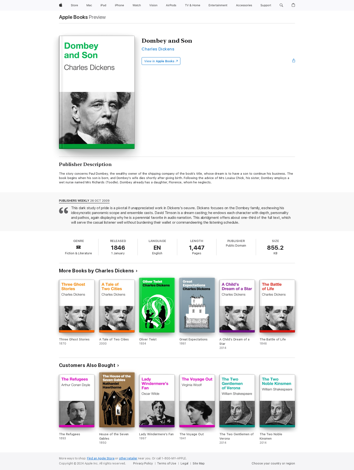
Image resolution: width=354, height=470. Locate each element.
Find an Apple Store (101, 458)
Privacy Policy (143, 463)
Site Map (199, 463)
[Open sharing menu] (294, 61)
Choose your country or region (273, 463)
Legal (184, 463)
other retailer (128, 458)
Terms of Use (166, 463)
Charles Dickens (158, 48)
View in (159, 61)
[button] (281, 5)
